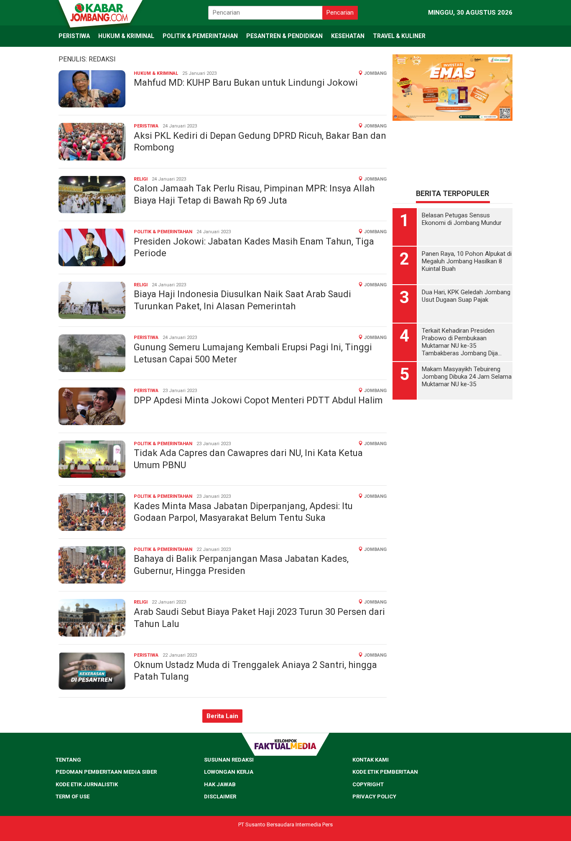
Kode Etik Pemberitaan (385, 772)
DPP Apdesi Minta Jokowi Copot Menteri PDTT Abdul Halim (258, 400)
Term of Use (72, 796)
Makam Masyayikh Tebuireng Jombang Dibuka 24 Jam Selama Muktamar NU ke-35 (467, 376)
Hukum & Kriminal (156, 73)
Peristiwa (146, 126)
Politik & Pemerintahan (163, 231)
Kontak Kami (370, 760)
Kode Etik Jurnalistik (87, 784)
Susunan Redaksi (229, 760)
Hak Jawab (220, 784)
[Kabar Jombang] (99, 11)
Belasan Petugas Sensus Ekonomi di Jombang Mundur (462, 219)
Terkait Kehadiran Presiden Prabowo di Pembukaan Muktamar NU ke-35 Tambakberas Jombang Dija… (462, 342)
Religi (141, 179)
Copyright (368, 784)
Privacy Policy (374, 796)
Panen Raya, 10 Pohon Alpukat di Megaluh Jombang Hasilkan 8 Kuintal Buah (467, 261)
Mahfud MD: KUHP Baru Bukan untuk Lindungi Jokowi (246, 82)
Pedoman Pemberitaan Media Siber (106, 772)
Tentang (68, 760)
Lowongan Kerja (228, 772)
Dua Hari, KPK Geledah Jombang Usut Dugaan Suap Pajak (466, 295)
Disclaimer (220, 796)
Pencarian (340, 12)
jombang (375, 73)
